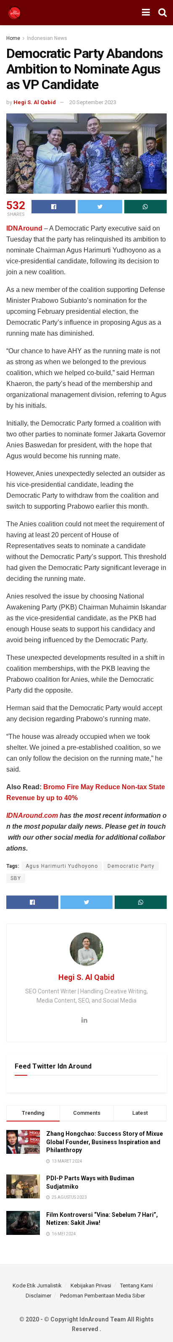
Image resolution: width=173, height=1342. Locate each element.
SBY (15, 878)
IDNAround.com (32, 815)
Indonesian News (47, 38)
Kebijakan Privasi (91, 1285)
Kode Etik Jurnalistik (37, 1285)
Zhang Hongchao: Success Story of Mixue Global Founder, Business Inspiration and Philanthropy (104, 1141)
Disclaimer (38, 1295)
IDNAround (25, 228)
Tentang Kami (136, 1285)
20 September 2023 (92, 102)
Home (13, 38)
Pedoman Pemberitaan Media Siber (102, 1295)
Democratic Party (131, 866)
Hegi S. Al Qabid (34, 102)
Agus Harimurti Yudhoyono (62, 866)
